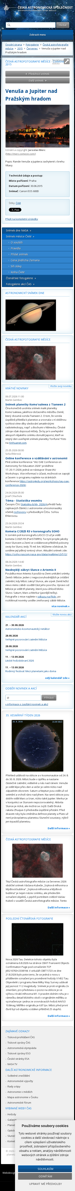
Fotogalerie (32, 44)
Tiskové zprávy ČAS (19, 1042)
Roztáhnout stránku (58, 61)
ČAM (18, 203)
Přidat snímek (19, 254)
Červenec (32, 48)
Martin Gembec (13, 400)
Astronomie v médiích (20, 1092)
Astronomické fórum (19, 1102)
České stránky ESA (18, 1058)
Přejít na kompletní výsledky (21, 219)
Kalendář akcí (15, 616)
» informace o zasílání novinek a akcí (26, 704)
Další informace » (59, 828)
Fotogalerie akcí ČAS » (20, 284)
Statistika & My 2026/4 (34, 504)
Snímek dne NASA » (18, 230)
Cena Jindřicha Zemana (25, 260)
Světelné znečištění (19, 1075)
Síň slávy (16, 266)
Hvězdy (12, 1114)
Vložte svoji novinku (61, 386)
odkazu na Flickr (47, 596)
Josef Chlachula (13, 496)
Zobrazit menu (37, 34)
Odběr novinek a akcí (21, 688)
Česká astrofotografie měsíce (27, 339)
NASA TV (12, 1064)
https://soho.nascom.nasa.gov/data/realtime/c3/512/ (36, 554)
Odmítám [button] (45, 1176)
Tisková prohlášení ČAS (21, 1037)
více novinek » (61, 606)
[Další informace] (37, 746)
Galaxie (12, 1119)
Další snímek (36, 80)
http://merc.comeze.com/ (20, 154)
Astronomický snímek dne (24, 293)
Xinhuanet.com (18, 442)
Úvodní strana (13, 44)
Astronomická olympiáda (22, 1048)
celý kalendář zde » (57, 678)
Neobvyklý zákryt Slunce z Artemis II (30, 570)
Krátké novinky (16, 388)
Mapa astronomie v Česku (23, 1097)
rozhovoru (20, 512)
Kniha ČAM (17, 272)
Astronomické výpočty (20, 1081)
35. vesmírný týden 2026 (23, 715)
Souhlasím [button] (45, 1169)
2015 (20, 48)
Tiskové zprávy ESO (19, 1053)
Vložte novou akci (62, 614)
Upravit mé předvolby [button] (45, 1184)
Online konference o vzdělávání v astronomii (36, 458)
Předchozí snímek (39, 74)
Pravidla (16, 248)
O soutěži (17, 242)
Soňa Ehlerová (13, 453)
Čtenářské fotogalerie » (21, 278)
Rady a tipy (14, 1086)
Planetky (13, 1125)
